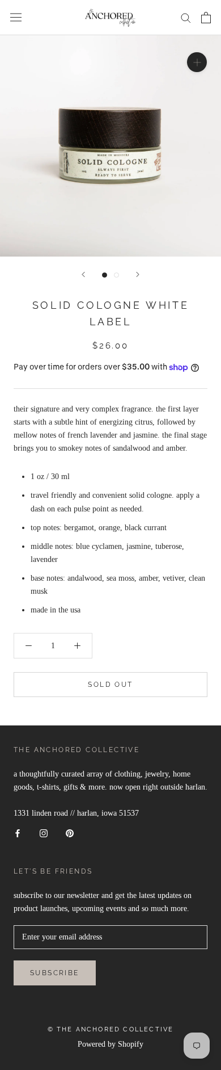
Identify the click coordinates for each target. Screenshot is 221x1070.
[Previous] (83, 274)
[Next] (137, 274)
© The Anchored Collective (111, 1029)
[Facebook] (18, 832)
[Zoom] (197, 62)
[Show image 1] (104, 275)
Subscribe (54, 973)
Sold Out (110, 685)
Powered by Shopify (110, 1044)
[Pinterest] (70, 832)
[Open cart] (206, 17)
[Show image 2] (116, 275)
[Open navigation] (16, 17)
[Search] (186, 17)
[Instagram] (44, 832)
